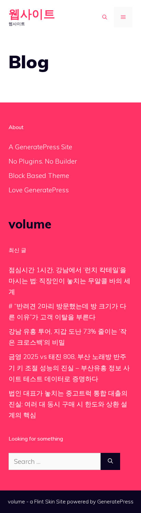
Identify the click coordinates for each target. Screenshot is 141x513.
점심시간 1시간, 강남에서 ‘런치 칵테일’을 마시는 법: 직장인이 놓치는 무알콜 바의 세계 (69, 281)
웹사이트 (32, 13)
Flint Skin (44, 501)
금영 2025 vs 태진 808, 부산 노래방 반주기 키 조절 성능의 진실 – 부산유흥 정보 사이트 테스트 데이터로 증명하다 (69, 367)
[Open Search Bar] (104, 17)
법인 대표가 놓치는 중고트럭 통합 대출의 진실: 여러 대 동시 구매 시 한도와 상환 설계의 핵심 (68, 404)
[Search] (110, 461)
